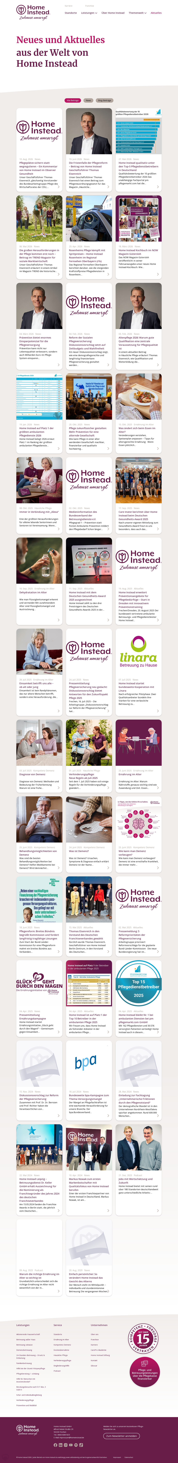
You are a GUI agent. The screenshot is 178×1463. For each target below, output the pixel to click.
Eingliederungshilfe (61, 1365)
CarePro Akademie (98, 1350)
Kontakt (94, 1360)
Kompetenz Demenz (62, 1344)
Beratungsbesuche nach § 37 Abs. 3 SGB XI (31, 1388)
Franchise (89, 5)
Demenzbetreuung (24, 1350)
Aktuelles (156, 12)
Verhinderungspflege (25, 1400)
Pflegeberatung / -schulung (27, 1373)
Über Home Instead (112, 12)
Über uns (94, 1334)
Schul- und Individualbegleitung (29, 1395)
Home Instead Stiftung (100, 1355)
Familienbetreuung (24, 1363)
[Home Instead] (33, 13)
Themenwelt (136, 12)
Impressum (117, 1457)
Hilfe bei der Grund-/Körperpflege (30, 1368)
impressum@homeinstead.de (72, 1437)
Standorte (71, 12)
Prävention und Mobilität (26, 1405)
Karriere (68, 5)
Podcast (57, 1371)
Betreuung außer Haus (25, 1339)
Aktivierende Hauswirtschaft (28, 1334)
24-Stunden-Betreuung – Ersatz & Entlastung (30, 1356)
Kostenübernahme (61, 1350)
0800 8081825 (63, 1434)
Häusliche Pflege (61, 1355)
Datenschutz (129, 1457)
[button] (5, 1457)
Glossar (94, 1365)
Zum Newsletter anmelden (121, 1436)
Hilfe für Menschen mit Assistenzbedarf (25, 1380)
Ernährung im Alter (61, 1339)
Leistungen (87, 12)
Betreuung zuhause (24, 1344)
